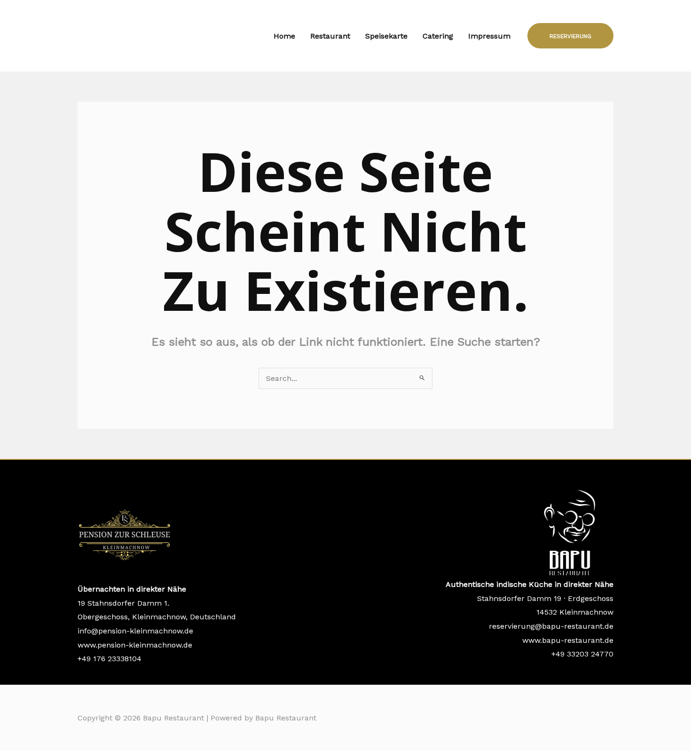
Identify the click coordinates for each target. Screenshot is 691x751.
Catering (438, 36)
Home (284, 36)
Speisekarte (386, 36)
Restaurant (330, 36)
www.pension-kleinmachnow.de (135, 644)
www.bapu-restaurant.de (567, 640)
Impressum (489, 36)
